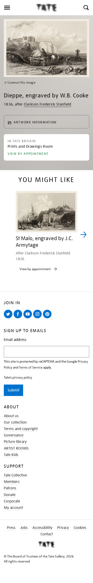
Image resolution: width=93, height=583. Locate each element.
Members (12, 481)
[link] (20, 83)
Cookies (80, 527)
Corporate (12, 501)
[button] (85, 7)
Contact (47, 534)
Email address (15, 340)
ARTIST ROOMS (16, 448)
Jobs (24, 527)
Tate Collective (15, 475)
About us (11, 416)
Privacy (63, 527)
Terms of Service (30, 367)
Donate (10, 494)
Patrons (10, 488)
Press (11, 527)
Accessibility (42, 527)
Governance (13, 435)
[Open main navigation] (18, 7)
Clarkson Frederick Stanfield (47, 104)
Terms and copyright (21, 428)
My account (13, 507)
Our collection (15, 422)
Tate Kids (11, 454)
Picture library (15, 441)
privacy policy (22, 377)
